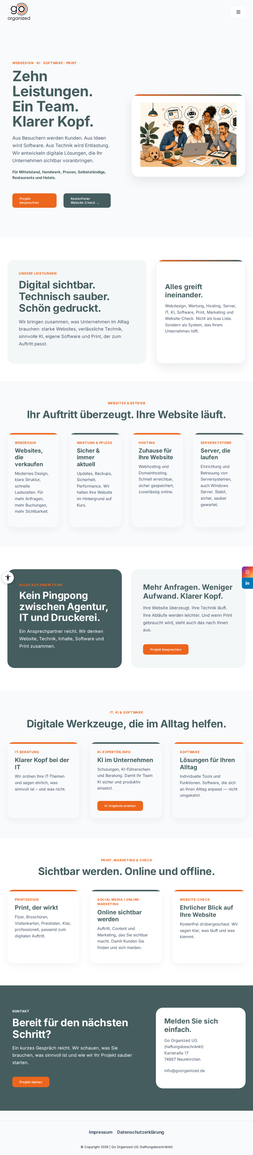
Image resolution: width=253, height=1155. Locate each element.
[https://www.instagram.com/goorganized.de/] (247, 572)
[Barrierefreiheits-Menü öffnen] (8, 578)
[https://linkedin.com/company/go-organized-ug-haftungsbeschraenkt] (247, 583)
